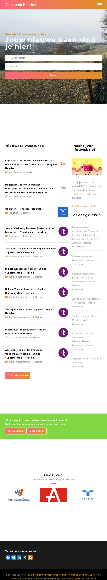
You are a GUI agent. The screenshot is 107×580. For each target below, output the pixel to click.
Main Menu (100, 5)
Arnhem (38, 578)
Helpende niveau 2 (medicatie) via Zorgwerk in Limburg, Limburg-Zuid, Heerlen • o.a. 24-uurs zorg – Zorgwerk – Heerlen (86, 235)
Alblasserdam (36, 574)
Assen (46, 578)
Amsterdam (16, 578)
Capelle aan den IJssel (85, 578)
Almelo (56, 574)
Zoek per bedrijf (36, 431)
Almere (64, 574)
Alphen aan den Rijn (78, 574)
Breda (70, 578)
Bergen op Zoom (58, 578)
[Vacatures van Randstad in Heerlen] (79, 495)
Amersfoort (94, 574)
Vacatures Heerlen (20, 5)
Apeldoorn (28, 578)
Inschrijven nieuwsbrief (83, 206)
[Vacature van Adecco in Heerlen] (44, 495)
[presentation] (5, 504)
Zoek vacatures (15, 431)
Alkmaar (48, 574)
